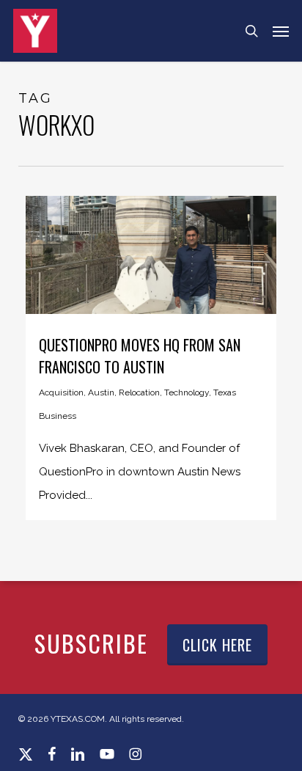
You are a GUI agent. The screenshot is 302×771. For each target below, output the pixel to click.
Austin (101, 392)
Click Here (217, 645)
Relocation (139, 392)
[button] (281, 30)
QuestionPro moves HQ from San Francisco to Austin (139, 356)
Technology (186, 392)
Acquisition (61, 392)
